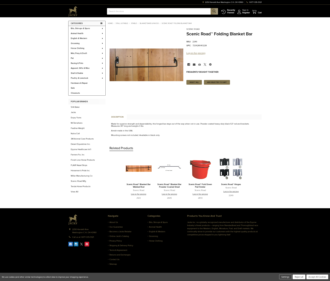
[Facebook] (188, 64)
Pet (72, 58)
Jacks (73, 112)
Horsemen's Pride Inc (80, 170)
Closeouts (75, 93)
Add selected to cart (217, 82)
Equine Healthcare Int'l (81, 149)
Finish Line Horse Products (83, 160)
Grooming (75, 43)
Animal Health (77, 33)
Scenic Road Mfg (78, 181)
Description (117, 117)
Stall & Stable (77, 73)
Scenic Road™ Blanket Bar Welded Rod (139, 185)
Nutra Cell (75, 133)
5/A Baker (75, 107)
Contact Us (114, 259)
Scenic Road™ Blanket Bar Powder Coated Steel (169, 185)
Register (246, 12)
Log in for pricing (195, 53)
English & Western (79, 38)
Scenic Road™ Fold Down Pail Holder (200, 185)
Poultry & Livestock (79, 78)
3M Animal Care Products (82, 139)
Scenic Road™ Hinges (231, 184)
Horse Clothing (77, 48)
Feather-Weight (78, 128)
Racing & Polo (77, 63)
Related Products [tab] (121, 148)
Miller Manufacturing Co (81, 176)
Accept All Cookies (317, 276)
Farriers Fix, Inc (77, 154)
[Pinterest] (210, 64)
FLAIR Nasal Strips (79, 165)
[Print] (199, 64)
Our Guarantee (116, 227)
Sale (73, 88)
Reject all (299, 276)
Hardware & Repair (79, 83)
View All (74, 191)
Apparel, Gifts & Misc (80, 68)
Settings (285, 276)
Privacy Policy (115, 241)
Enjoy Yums (76, 117)
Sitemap (113, 264)
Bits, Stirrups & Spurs (80, 28)
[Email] (194, 64)
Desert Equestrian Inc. (80, 144)
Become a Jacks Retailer (120, 231)
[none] (146, 65)
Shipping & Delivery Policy (121, 245)
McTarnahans (76, 123)
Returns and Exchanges (119, 255)
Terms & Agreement (118, 250)
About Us (113, 222)
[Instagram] (76, 244)
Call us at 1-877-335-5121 (83, 237)
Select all (194, 82)
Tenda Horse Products (80, 186)
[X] (205, 64)
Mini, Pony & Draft (79, 53)
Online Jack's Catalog (119, 236)
